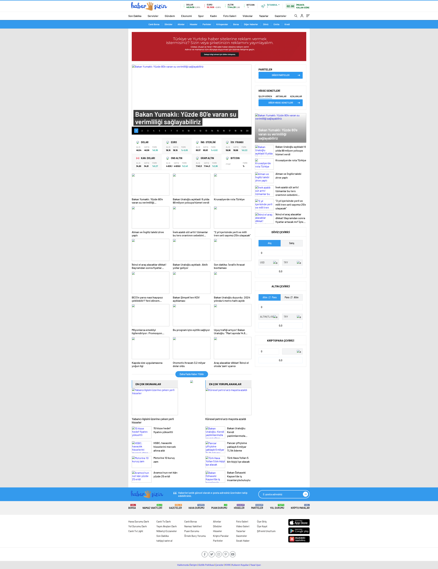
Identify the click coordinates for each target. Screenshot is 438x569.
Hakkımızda (183, 565)
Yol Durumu (277, 506)
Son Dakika (134, 15)
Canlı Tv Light (135, 531)
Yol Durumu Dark (137, 526)
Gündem (170, 15)
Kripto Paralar (300, 506)
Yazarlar (263, 15)
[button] (136, 130)
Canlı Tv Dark (163, 521)
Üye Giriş (262, 521)
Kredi (287, 24)
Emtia (276, 24)
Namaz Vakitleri (152, 506)
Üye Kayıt (262, 526)
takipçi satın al (164, 540)
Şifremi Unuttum (266, 531)
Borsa (236, 24)
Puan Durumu (219, 506)
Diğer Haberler (251, 24)
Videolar (248, 15)
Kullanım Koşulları (240, 565)
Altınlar (181, 24)
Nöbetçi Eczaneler (166, 531)
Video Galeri (242, 526)
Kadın (213, 15)
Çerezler (219, 565)
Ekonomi (186, 15)
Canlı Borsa (154, 24)
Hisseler (193, 24)
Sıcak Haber (243, 540)
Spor (201, 15)
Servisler (153, 15)
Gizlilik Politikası (206, 565)
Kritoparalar (222, 24)
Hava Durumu (196, 506)
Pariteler (207, 24)
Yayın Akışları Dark (166, 526)
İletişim (193, 565)
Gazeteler (280, 15)
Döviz (265, 24)
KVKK (227, 565)
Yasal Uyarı (255, 565)
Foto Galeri (229, 15)
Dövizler (168, 24)
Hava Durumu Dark (138, 521)
